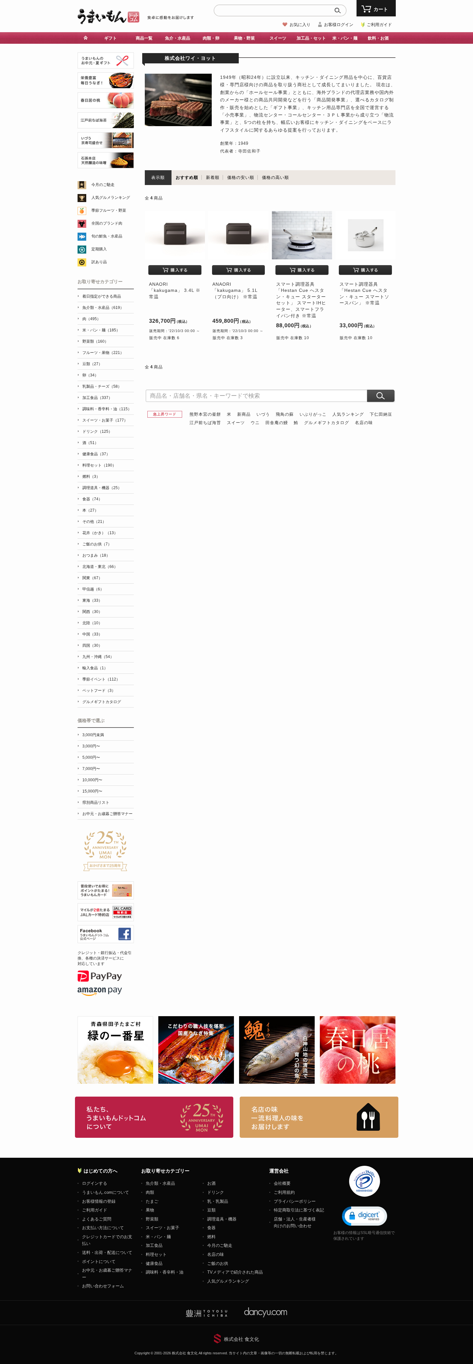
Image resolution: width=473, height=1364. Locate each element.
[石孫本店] (106, 164)
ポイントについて (99, 1261)
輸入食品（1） (95, 668)
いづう (263, 414)
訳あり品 (99, 262)
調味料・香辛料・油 (164, 1272)
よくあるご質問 (96, 1219)
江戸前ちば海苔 (205, 422)
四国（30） (92, 645)
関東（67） (92, 578)
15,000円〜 (92, 791)
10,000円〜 (92, 780)
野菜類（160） (95, 341)
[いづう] (106, 144)
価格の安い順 (240, 177)
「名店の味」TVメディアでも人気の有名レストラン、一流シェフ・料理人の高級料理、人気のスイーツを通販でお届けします (319, 1117)
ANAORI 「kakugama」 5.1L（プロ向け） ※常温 (235, 290)
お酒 (211, 1183)
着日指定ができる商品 (101, 296)
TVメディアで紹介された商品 (235, 1272)
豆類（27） (92, 364)
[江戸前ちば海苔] (106, 124)
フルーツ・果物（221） (103, 352)
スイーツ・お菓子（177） (105, 420)
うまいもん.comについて (105, 1192)
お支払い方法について (103, 1227)
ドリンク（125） (97, 431)
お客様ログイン (338, 24)
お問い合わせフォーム (103, 1286)
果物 (150, 1210)
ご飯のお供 (217, 1263)
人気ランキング (348, 414)
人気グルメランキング (110, 197)
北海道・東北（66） (100, 566)
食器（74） (92, 499)
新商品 (244, 414)
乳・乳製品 (217, 1201)
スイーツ (236, 422)
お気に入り (300, 24)
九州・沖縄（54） (98, 656)
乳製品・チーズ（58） (102, 386)
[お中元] (106, 64)
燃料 (211, 1236)
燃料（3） (91, 476)
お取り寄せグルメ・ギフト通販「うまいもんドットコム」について (154, 1117)
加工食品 (154, 1245)
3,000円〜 (91, 746)
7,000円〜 (91, 768)
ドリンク (215, 1192)
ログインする (94, 1183)
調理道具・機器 (221, 1219)
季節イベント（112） (101, 679)
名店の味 (364, 422)
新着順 (212, 177)
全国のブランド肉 (106, 223)
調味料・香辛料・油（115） (107, 409)
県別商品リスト (95, 802)
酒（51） (90, 443)
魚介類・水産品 (160, 1183)
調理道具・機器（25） (102, 488)
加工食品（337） (97, 397)
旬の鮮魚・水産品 (106, 236)
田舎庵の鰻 (276, 422)
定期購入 (99, 249)
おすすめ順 (187, 177)
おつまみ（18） (96, 555)
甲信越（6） (93, 589)
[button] (364, 1216)
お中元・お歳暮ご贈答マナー (107, 814)
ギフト (110, 38)
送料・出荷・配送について (107, 1252)
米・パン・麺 (158, 1236)
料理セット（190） (99, 465)
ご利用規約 (284, 1192)
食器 (211, 1227)
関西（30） (92, 611)
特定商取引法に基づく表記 (299, 1210)
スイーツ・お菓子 (162, 1227)
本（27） (90, 510)
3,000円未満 (93, 735)
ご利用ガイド (379, 24)
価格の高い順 (275, 177)
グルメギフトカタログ (326, 422)
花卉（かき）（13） (100, 533)
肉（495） (91, 319)
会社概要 (282, 1183)
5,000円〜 (91, 757)
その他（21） (94, 521)
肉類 (150, 1192)
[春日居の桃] (106, 104)
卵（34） (90, 375)
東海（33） (92, 600)
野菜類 (152, 1219)
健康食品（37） (96, 454)
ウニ (255, 422)
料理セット (156, 1254)
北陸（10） (92, 623)
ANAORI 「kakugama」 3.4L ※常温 (174, 290)
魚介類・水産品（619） (103, 307)
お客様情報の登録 (99, 1201)
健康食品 (154, 1263)
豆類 (211, 1210)
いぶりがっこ (313, 414)
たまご (152, 1201)
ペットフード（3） (99, 690)
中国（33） (92, 634)
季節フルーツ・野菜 (108, 210)
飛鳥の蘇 (285, 414)
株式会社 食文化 (241, 1339)
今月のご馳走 (103, 184)
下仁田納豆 (381, 414)
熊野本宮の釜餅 (205, 414)
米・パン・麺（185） (101, 330)
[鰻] (106, 84)
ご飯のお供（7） (97, 544)
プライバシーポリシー (295, 1201)
